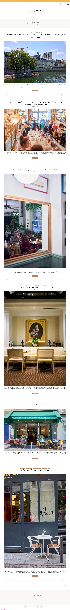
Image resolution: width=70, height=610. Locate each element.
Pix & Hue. (43, 606)
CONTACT (48, 4)
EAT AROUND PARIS (37, 32)
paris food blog (47, 100)
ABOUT (43, 4)
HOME (13, 4)
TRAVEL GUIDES (55, 4)
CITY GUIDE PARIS (21, 100)
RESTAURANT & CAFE (54, 100)
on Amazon (42, 1)
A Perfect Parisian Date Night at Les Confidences (35, 287)
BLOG (27, 4)
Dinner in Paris (30, 32)
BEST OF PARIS (14, 100)
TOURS (18, 4)
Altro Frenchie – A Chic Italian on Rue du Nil (35, 470)
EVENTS (32, 4)
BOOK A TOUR (2, 609)
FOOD (39, 100)
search (2, 4)
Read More (35, 90)
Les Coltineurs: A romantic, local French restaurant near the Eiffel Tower (35, 170)
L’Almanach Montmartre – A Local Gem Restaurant (35, 405)
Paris (42, 32)
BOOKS (23, 4)
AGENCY (37, 4)
